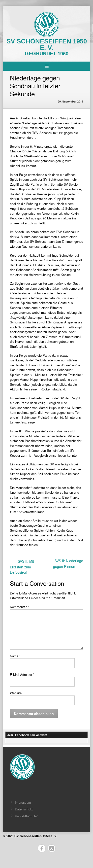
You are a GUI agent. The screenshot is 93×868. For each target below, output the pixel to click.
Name (15, 656)
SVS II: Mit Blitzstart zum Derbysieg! (22, 567)
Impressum (23, 802)
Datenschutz (24, 809)
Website (16, 693)
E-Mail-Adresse (22, 674)
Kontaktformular (26, 816)
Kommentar (19, 606)
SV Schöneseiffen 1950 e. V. (46, 44)
